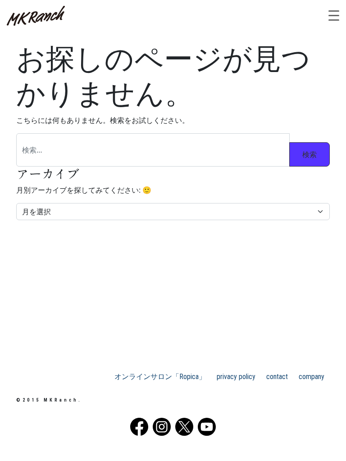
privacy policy (236, 376)
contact (277, 376)
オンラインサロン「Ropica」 (160, 376)
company (311, 376)
